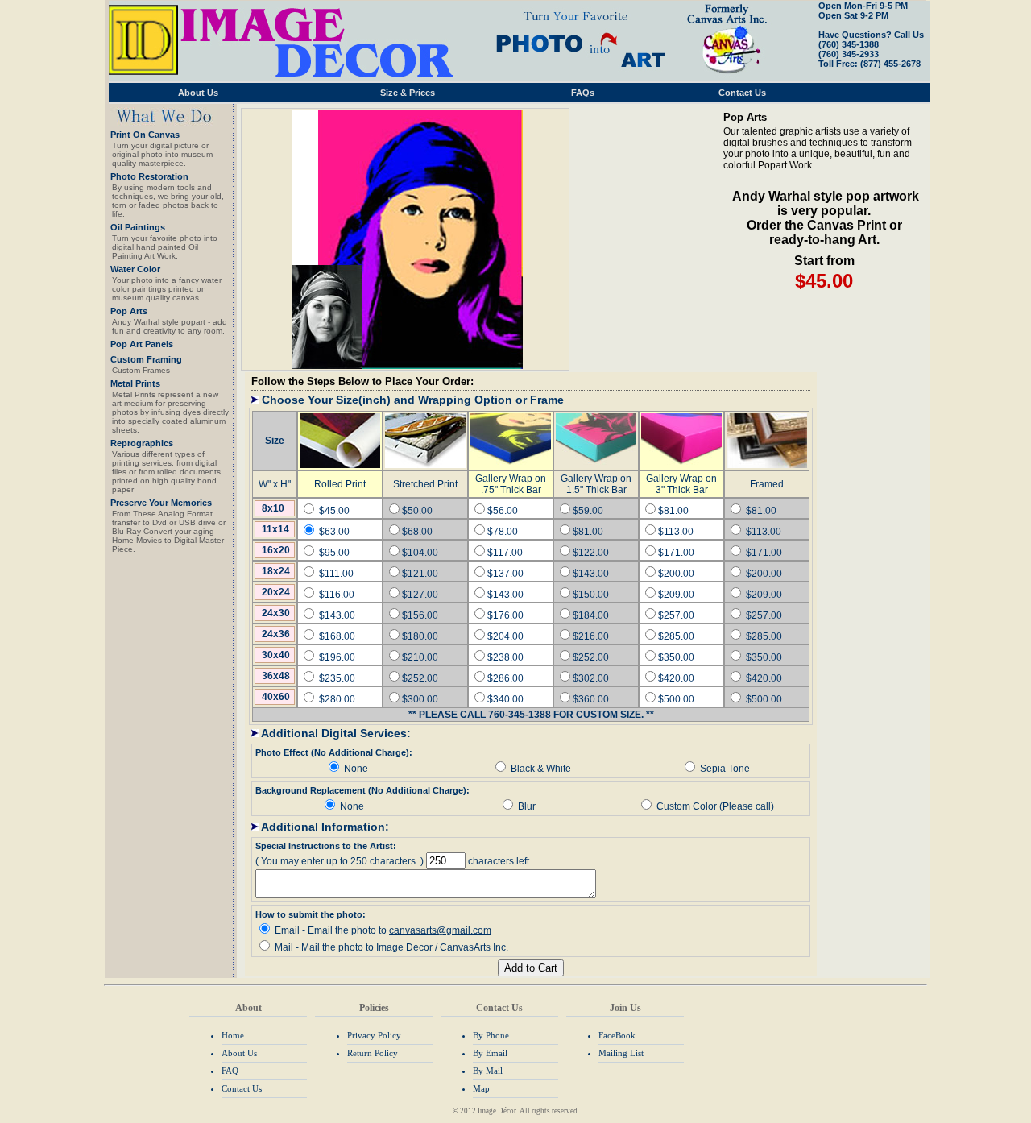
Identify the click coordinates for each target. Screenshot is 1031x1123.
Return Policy (372, 1053)
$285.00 (764, 636)
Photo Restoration (149, 176)
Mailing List (621, 1053)
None (356, 768)
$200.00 (764, 573)
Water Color (135, 269)
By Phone (491, 1035)
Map (481, 1088)
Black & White (541, 768)
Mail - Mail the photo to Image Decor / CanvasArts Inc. (391, 947)
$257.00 (764, 615)
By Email (490, 1053)
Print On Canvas (145, 134)
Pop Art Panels (141, 344)
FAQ (230, 1070)
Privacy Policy (374, 1035)
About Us (198, 92)
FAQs (582, 92)
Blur (527, 806)
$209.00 (764, 594)
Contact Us (742, 92)
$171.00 (764, 552)
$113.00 (763, 531)
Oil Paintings (137, 227)
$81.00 (761, 510)
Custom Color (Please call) (715, 806)
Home (233, 1035)
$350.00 (764, 657)
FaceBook (617, 1035)
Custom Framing (146, 359)
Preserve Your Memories (161, 503)
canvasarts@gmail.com (440, 930)
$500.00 (764, 699)
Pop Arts (128, 311)
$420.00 (764, 678)
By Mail (488, 1070)
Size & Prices (407, 92)
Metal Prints (135, 383)
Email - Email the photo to (383, 930)
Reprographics (141, 443)
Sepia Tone (725, 768)
